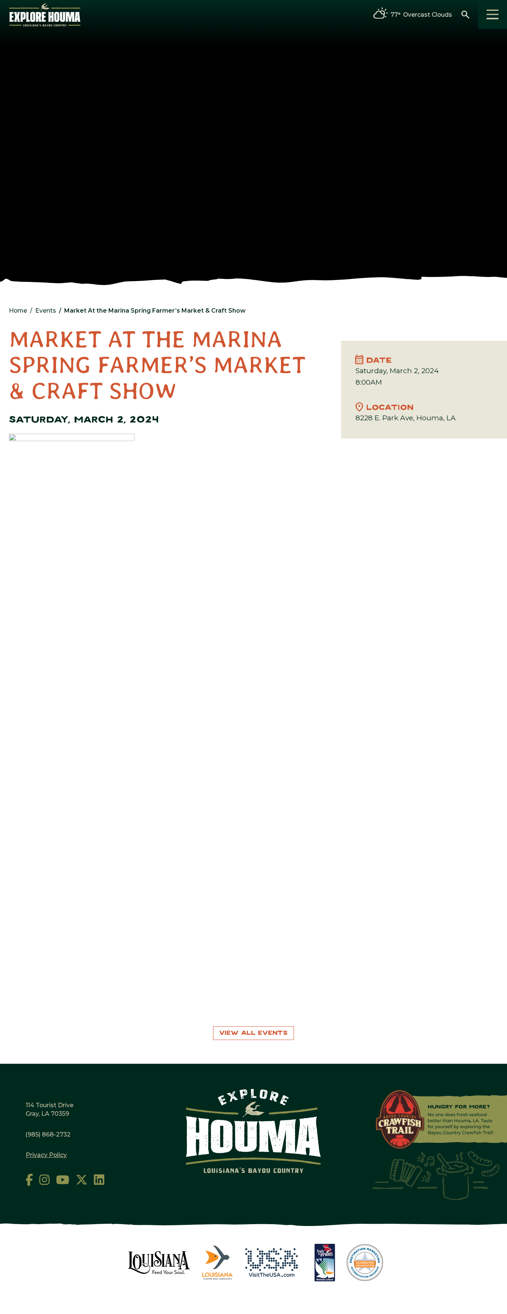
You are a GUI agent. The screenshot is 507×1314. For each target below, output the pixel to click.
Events (45, 310)
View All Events (253, 1033)
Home (18, 310)
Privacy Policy (46, 1154)
